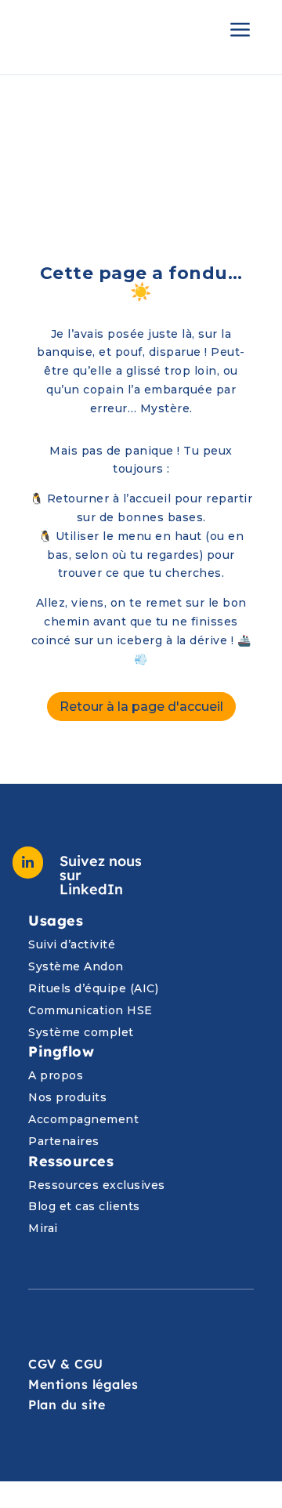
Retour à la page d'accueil (141, 706)
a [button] (240, 31)
